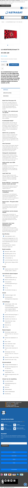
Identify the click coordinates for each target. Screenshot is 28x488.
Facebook (5, 424)
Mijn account (21, 8)
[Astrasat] (14, 9)
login (26, 8)
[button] (7, 45)
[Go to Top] (25, 484)
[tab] (10, 89)
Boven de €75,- (12, 403)
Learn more (10, 3)
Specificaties (7, 92)
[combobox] (12, 17)
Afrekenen (24, 8)
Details (5, 89)
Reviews (5, 96)
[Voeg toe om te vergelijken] (2, 68)
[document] (14, 3)
